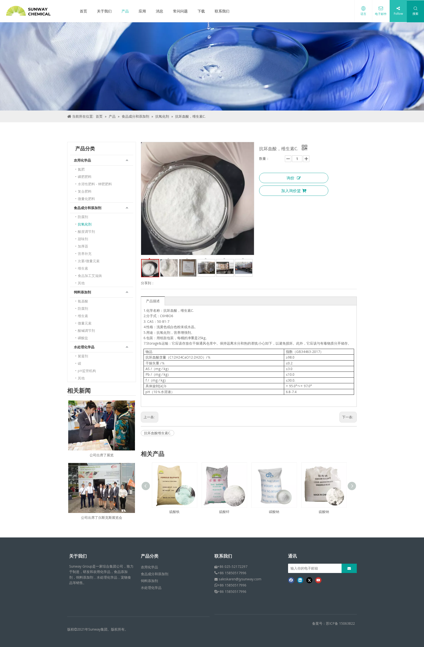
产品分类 (150, 556)
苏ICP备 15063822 (340, 623)
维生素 (83, 268)
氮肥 (81, 169)
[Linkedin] (300, 580)
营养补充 (85, 253)
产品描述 (153, 301)
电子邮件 (381, 14)
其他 (81, 283)
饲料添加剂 (82, 292)
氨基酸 (83, 301)
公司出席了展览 (102, 455)
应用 (142, 11)
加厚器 (83, 246)
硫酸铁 (335, 511)
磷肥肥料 (85, 176)
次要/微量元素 (89, 261)
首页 (83, 11)
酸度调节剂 (86, 231)
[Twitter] (309, 580)
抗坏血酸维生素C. (157, 433)
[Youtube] (318, 580)
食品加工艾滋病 (90, 275)
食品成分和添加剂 (87, 207)
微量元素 (85, 323)
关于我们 (104, 11)
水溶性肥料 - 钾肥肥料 (95, 184)
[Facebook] (291, 580)
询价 (290, 178)
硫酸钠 (285, 511)
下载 (201, 11)
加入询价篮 (291, 190)
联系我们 (222, 11)
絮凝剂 (83, 356)
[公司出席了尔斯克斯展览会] (101, 488)
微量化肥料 (86, 198)
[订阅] (349, 568)
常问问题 (180, 11)
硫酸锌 (185, 511)
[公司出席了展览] (101, 425)
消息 (159, 11)
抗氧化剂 (85, 224)
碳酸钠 (235, 511)
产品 (125, 11)
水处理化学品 (84, 347)
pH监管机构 (87, 370)
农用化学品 (82, 160)
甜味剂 (83, 238)
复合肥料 (85, 191)
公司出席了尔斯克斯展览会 (101, 517)
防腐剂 (83, 216)
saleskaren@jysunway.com (240, 579)
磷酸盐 (83, 338)
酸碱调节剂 (86, 330)
